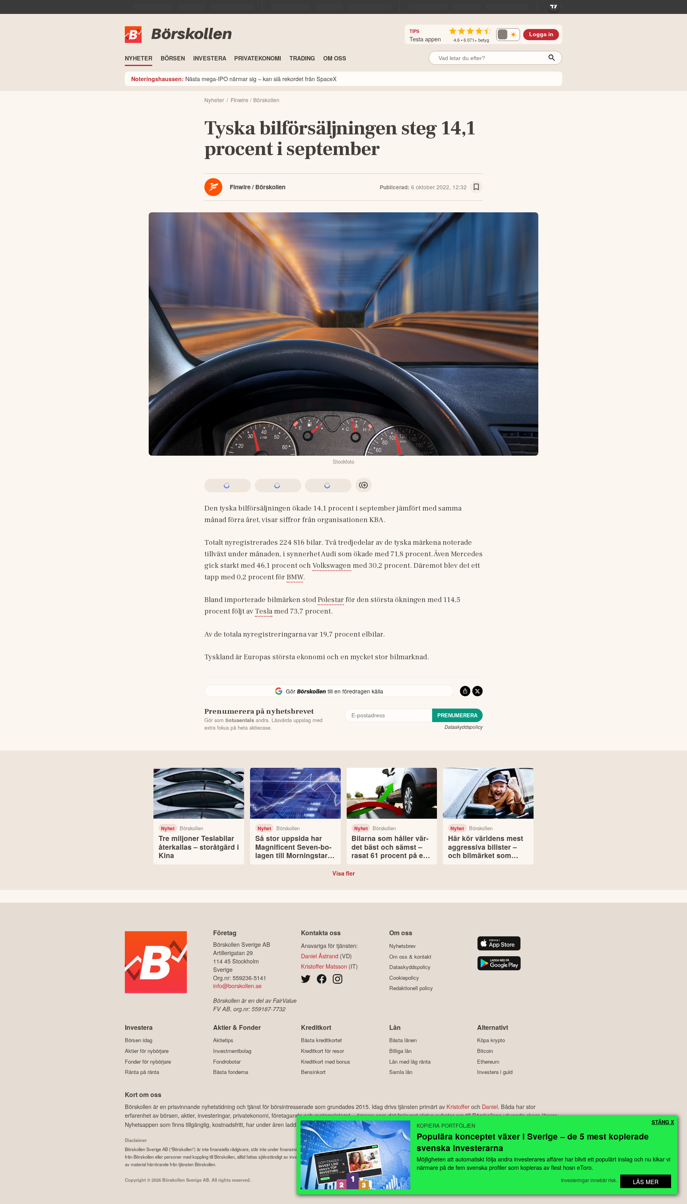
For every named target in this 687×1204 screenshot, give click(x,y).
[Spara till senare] (476, 187)
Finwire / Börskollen (257, 187)
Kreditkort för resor (322, 1050)
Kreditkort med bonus (325, 1061)
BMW (295, 577)
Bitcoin (485, 1050)
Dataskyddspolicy (463, 726)
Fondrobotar (227, 1061)
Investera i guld (494, 1072)
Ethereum (488, 1061)
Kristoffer (458, 1106)
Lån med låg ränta (410, 1061)
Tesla (263, 611)
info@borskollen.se (237, 985)
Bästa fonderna (230, 1072)
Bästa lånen (403, 1040)
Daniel (490, 1106)
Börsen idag (138, 1040)
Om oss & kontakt (410, 956)
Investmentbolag (232, 1050)
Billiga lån (400, 1050)
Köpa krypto (491, 1040)
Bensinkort (313, 1072)
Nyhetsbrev (402, 946)
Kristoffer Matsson (324, 966)
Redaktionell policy (411, 988)
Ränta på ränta (142, 1072)
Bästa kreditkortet (321, 1040)
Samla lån (400, 1072)
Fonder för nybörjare (148, 1061)
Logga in (541, 34)
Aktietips (223, 1040)
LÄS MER (645, 1181)
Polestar (331, 599)
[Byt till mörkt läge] (508, 34)
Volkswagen (331, 565)
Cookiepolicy (404, 977)
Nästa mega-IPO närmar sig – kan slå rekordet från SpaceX (234, 78)
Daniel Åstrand (319, 956)
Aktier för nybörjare (147, 1050)
